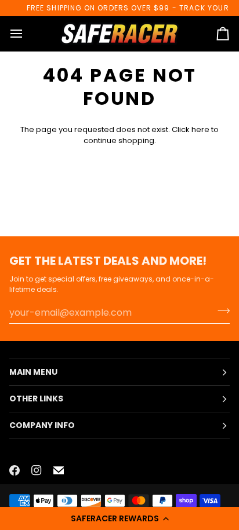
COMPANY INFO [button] (42, 425)
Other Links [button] (36, 398)
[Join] (220, 311)
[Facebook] (14, 470)
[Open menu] (26, 34)
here (200, 129)
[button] (119, 518)
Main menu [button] (33, 372)
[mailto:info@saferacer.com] (58, 470)
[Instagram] (36, 470)
